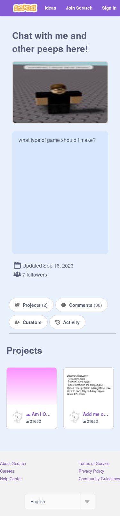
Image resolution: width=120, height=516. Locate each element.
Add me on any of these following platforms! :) (96, 414)
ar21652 (33, 421)
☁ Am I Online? (39, 414)
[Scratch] (25, 8)
